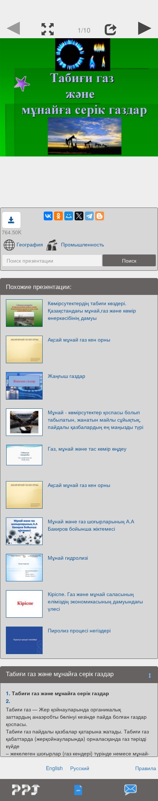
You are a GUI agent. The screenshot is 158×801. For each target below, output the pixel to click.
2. (8, 700)
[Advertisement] (79, 9)
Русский (79, 768)
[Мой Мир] (68, 216)
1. (8, 693)
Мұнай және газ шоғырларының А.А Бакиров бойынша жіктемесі (91, 524)
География (30, 244)
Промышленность (82, 244)
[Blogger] (99, 216)
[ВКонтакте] (48, 216)
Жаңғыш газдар (66, 375)
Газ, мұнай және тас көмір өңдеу (87, 448)
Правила (145, 768)
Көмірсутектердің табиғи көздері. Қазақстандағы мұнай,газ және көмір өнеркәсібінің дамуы (92, 310)
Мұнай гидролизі (68, 557)
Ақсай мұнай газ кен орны (79, 339)
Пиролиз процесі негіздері (79, 630)
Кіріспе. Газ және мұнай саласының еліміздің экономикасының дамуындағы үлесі (95, 601)
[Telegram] (89, 216)
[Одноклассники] (58, 216)
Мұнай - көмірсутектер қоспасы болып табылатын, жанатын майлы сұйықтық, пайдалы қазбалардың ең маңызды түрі (95, 419)
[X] (79, 216)
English (54, 768)
